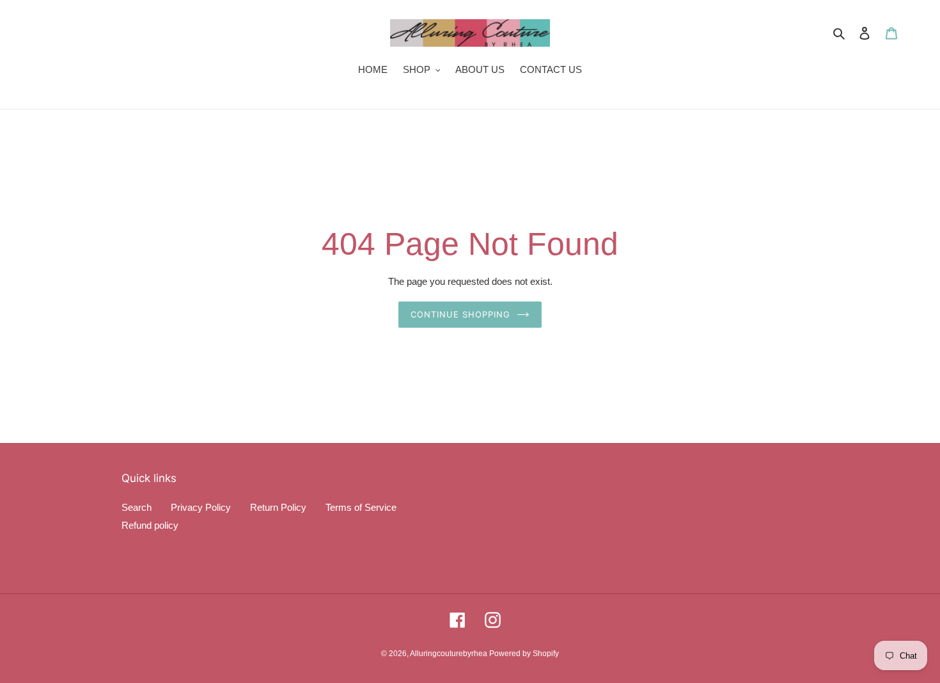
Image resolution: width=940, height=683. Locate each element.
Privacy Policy (201, 507)
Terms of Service (360, 507)
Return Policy (278, 507)
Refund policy (149, 525)
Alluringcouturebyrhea (449, 653)
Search (136, 507)
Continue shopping (461, 314)
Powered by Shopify (524, 653)
